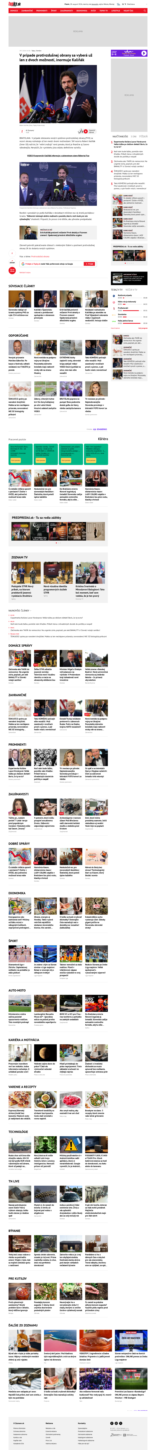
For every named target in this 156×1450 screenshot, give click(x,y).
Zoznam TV (19, 557)
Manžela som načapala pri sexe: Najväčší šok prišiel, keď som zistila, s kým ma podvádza (133, 278)
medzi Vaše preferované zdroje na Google (49, 264)
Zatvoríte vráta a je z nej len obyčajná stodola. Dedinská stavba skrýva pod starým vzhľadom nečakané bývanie (70, 1260)
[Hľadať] (144, 10)
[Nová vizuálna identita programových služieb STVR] (58, 573)
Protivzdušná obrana (40, 256)
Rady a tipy (63, 1116)
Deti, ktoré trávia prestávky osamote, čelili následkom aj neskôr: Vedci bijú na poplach (96, 822)
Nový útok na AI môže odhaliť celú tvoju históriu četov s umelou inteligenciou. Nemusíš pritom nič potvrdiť (44, 1161)
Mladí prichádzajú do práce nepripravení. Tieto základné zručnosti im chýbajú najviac (71, 1067)
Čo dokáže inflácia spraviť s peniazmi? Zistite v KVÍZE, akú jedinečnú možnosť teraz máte (20, 493)
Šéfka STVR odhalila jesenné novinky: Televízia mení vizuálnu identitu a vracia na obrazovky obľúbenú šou (44, 674)
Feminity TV (79, 599)
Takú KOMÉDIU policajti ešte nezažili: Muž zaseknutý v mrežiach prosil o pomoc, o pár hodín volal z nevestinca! (45, 724)
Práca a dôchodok (90, 1075)
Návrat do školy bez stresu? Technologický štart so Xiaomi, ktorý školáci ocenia (94, 871)
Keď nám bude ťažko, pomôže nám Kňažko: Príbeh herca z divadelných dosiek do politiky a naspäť (51, 624)
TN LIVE (14, 1181)
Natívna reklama (51, 1444)
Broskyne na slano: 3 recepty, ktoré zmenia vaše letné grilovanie (94, 1113)
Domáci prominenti (14, 779)
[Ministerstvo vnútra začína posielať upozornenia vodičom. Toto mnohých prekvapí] (20, 1003)
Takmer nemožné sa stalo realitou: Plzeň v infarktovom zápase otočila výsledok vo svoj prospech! (71, 970)
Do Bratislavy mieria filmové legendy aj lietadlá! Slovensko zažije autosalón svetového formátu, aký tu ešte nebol (71, 494)
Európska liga (64, 978)
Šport (54, 10)
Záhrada (36, 1313)
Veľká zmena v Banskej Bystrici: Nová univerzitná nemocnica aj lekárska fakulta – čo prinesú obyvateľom (96, 674)
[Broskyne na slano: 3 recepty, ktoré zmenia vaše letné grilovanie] (96, 1099)
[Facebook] (111, 1424)
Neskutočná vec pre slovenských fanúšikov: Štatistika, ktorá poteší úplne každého (44, 493)
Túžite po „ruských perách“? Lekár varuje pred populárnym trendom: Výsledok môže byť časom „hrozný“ (19, 823)
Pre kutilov (18, 1278)
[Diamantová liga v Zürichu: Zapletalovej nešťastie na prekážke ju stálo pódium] (20, 953)
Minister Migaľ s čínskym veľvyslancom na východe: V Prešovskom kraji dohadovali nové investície (71, 674)
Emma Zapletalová (14, 975)
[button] (86, 131)
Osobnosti (37, 782)
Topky (33, 51)
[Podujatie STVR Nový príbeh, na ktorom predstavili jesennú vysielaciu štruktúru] (26, 573)
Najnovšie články (19, 610)
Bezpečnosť (37, 1169)
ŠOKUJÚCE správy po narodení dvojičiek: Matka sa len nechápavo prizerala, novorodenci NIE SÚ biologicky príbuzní (59, 636)
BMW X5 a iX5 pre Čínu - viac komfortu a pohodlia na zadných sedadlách (70, 1017)
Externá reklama (51, 1431)
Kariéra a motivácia (24, 1040)
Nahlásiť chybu (25, 272)
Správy (13, 599)
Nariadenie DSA (18, 1444)
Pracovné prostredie (66, 1075)
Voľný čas (128, 10)
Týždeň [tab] (143, 136)
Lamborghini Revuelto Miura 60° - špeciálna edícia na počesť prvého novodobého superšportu (45, 1018)
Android (62, 1169)
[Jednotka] (114, 309)
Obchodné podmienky (53, 1434)
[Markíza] (114, 296)
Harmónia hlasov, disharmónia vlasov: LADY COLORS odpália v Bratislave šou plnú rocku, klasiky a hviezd (96, 494)
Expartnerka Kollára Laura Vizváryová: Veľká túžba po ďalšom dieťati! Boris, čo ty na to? (47, 617)
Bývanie (14, 1231)
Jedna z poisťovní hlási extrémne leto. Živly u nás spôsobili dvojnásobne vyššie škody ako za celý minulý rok (71, 1210)
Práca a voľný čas (39, 1075)
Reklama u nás (50, 1428)
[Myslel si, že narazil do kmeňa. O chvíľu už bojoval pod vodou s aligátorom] (45, 1194)
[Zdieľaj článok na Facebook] (12, 253)
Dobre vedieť (12, 500)
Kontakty (82, 1423)
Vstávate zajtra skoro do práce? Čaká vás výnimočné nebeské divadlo (44, 1067)
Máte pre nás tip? (83, 1444)
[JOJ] (114, 302)
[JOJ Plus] (114, 321)
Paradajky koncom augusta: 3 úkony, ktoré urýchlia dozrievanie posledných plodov (44, 1306)
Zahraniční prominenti (92, 779)
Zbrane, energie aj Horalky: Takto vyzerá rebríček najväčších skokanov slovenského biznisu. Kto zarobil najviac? (43, 922)
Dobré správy (19, 844)
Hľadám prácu (13, 1075)
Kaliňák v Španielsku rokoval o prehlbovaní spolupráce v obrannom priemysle (44, 313)
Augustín (95, 4)
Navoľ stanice (115, 328)
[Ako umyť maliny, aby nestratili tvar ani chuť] (71, 1099)
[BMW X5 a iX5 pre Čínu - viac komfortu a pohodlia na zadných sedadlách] (71, 1003)
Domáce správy (20, 645)
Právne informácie (19, 1428)
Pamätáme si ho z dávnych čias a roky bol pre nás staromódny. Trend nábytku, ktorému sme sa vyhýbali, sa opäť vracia (95, 1260)
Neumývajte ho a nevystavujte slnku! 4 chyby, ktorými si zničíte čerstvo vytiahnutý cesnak (71, 1306)
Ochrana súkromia (19, 1431)
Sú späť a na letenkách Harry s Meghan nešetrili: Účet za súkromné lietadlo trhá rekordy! (96, 772)
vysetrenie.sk (38, 829)
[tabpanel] (129, 165)
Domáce (14, 10)
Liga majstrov (38, 975)
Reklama (49, 1423)
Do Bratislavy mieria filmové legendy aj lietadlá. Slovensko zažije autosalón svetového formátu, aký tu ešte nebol (96, 1019)
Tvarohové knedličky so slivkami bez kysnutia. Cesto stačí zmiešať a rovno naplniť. (44, 1114)
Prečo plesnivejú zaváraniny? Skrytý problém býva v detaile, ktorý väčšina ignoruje (19, 1306)
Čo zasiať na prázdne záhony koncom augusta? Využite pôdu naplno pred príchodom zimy (96, 1306)
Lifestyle (115, 10)
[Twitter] (120, 1424)
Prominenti (41, 10)
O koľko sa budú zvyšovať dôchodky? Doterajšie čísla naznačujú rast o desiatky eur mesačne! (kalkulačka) (71, 922)
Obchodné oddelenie (85, 1434)
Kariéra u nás (17, 1437)
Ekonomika (82, 10)
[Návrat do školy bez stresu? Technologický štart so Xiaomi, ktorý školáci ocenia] (96, 856)
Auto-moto (17, 990)
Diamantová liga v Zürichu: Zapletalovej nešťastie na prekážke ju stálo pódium (19, 968)
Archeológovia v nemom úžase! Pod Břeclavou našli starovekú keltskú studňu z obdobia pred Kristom (70, 823)
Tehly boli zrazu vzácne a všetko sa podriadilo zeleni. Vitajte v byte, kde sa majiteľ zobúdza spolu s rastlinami (19, 1260)
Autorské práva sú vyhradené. (120, 1430)
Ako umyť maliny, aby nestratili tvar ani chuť (69, 1112)
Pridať (90, 264)
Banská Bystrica (90, 683)
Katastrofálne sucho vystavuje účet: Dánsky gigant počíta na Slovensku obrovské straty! (95, 922)
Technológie (18, 1132)
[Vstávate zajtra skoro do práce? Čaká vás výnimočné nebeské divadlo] (45, 1052)
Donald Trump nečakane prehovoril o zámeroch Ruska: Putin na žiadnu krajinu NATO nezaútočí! (70, 722)
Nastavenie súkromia (20, 1434)
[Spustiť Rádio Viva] (128, 51)
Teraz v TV (116, 289)
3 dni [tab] (133, 136)
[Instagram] (116, 1424)
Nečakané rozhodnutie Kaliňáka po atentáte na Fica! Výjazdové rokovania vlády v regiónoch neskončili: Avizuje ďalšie (96, 315)
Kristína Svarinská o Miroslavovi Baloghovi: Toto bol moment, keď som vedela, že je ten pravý (90, 591)
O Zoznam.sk (18, 1423)
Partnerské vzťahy (130, 274)
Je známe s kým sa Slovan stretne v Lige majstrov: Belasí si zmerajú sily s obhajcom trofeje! (45, 968)
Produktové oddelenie (85, 1431)
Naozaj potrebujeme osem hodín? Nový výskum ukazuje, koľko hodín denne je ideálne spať (19, 1210)
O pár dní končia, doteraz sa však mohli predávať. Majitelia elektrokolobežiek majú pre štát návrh (96, 1210)
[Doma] (114, 315)
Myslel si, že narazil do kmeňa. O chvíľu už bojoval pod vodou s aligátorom (44, 1209)
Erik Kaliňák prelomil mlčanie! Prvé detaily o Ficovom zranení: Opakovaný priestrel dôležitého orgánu (70, 315)
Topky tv (104, 10)
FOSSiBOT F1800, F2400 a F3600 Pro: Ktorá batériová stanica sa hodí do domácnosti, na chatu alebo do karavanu (96, 1161)
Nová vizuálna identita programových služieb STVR (55, 589)
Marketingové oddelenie (86, 1440)
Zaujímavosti (66, 10)
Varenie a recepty (22, 1087)
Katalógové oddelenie (85, 1437)
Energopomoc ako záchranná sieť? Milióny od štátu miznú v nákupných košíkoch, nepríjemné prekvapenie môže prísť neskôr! (19, 922)
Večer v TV (131, 289)
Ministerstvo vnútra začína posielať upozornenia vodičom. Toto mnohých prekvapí (19, 1018)
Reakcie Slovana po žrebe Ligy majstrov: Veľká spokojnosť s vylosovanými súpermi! (96, 968)
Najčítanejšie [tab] (120, 136)
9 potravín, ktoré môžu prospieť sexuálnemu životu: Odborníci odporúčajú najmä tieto (44, 822)
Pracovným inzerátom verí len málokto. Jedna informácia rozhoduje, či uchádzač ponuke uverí (19, 1067)
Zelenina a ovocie (90, 1313)
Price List (49, 1440)
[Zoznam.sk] (116, 1436)
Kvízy (93, 10)
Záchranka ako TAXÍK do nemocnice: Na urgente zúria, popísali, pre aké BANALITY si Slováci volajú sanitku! (55, 630)
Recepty (11, 1313)
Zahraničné (27, 10)
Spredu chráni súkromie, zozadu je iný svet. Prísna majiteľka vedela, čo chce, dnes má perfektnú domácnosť (45, 1260)
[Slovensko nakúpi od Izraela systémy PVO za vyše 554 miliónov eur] (20, 298)
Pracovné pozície (17, 439)
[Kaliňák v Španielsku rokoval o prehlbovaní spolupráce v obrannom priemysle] (45, 298)
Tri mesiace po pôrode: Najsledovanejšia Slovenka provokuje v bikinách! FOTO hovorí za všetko (70, 773)
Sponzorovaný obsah (91, 1169)
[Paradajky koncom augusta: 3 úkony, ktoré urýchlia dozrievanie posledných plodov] (45, 1291)
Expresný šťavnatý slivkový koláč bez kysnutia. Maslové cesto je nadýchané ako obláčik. (20, 1114)
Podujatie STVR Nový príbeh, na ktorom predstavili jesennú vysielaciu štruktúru (22, 591)
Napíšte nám (17, 1440)
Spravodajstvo (82, 1428)
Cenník (48, 1437)
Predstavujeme (38, 1025)
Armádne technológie (15, 1169)
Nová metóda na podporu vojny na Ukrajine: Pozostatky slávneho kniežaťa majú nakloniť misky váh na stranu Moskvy (96, 724)
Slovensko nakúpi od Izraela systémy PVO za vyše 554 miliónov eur (19, 312)
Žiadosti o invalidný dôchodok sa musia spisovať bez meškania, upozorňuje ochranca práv (96, 1067)
